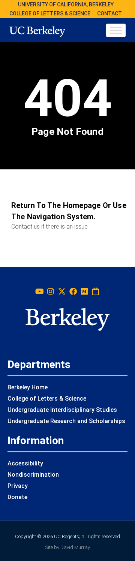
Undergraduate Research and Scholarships (66, 421)
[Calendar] (95, 291)
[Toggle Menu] (116, 30)
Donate (17, 497)
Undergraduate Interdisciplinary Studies (62, 409)
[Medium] (84, 291)
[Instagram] (50, 291)
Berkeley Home (28, 387)
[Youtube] (39, 291)
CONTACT (109, 13)
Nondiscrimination (33, 474)
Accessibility (25, 463)
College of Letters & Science (47, 398)
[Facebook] (73, 291)
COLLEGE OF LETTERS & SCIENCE (49, 13)
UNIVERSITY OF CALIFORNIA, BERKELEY (66, 4)
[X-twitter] (62, 291)
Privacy (18, 485)
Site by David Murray (67, 547)
